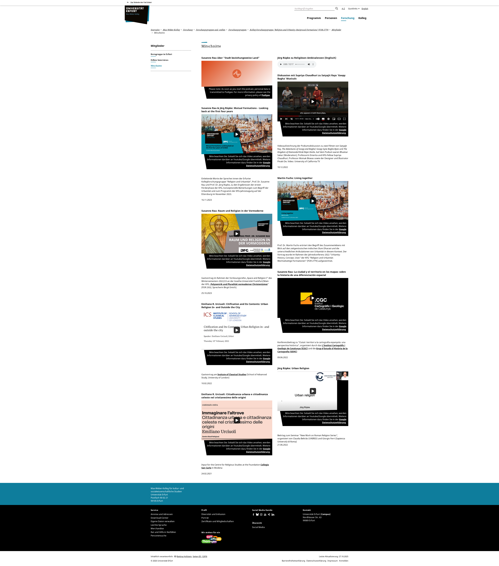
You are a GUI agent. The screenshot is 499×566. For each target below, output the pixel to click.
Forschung (347, 18)
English (365, 8)
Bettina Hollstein (184, 556)
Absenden (337, 9)
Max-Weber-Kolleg (171, 29)
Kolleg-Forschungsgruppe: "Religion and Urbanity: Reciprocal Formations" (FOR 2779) (288, 29)
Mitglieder (336, 29)
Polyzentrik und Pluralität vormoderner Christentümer (239, 284)
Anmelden (343, 560)
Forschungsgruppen (237, 29)
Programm (314, 18)
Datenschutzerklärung (316, 560)
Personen (331, 18)
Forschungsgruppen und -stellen (210, 29)
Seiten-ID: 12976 (200, 556)
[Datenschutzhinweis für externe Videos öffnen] (236, 134)
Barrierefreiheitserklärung (293, 560)
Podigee (266, 95)
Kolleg (362, 18)
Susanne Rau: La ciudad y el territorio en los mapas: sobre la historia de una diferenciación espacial (311, 273)
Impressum (332, 560)
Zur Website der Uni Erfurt (141, 2)
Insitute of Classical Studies (232, 374)
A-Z (343, 8)
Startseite (155, 29)
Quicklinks (352, 8)
